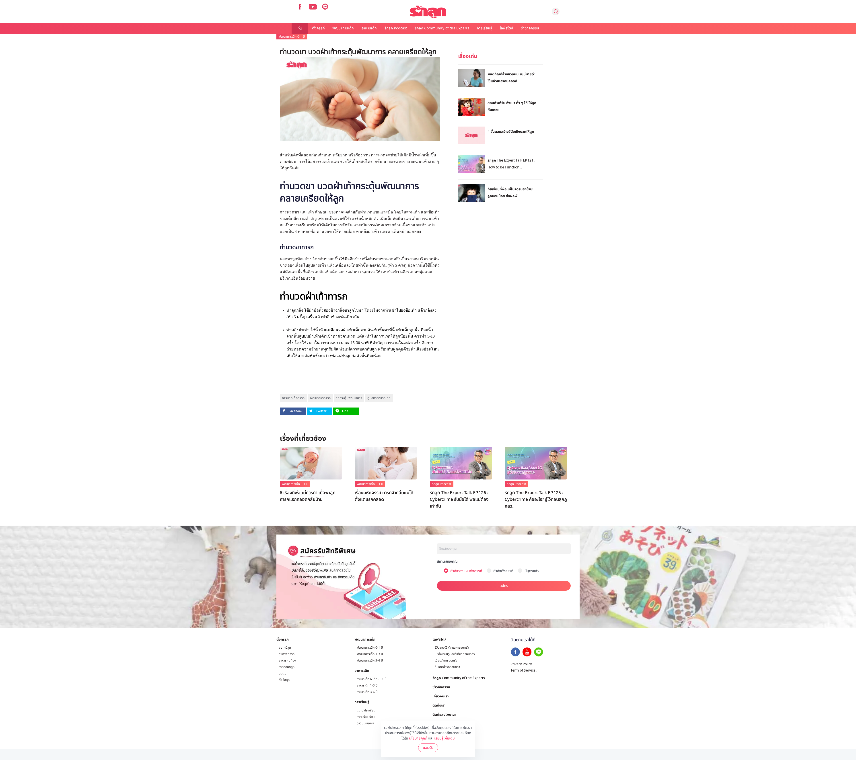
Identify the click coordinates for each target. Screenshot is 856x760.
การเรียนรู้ (484, 28)
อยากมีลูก (285, 647)
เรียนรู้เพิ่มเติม (444, 738)
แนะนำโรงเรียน (366, 710)
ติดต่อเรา (439, 705)
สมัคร (504, 585)
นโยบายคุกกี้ (418, 738)
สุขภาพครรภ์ (286, 654)
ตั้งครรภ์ (318, 28)
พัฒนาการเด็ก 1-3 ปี (370, 654)
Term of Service (522, 670)
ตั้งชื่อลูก (284, 680)
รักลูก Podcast (396, 28)
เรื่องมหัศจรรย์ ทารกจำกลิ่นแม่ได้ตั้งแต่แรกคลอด (384, 496)
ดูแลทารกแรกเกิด (379, 398)
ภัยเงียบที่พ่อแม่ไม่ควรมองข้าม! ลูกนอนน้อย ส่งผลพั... (510, 192)
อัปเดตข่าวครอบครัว (447, 667)
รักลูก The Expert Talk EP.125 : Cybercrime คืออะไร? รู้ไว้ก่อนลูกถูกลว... (536, 500)
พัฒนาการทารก (320, 398)
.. (535, 664)
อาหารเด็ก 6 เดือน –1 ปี (371, 679)
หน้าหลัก (300, 28)
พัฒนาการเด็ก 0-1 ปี (292, 36)
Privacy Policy (521, 664)
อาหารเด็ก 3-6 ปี (367, 692)
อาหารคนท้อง (287, 660)
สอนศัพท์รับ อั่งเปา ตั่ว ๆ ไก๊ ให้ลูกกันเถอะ (512, 106)
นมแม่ (282, 673)
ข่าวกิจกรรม (530, 28)
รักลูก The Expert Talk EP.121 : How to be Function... (511, 164)
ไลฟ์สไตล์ (506, 28)
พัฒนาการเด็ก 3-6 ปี (370, 660)
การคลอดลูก (286, 667)
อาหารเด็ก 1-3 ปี (367, 685)
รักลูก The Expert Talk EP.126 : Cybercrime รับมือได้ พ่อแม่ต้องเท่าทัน (459, 500)
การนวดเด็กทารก (293, 398)
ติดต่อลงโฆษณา (444, 714)
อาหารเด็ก (369, 28)
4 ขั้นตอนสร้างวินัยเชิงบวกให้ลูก (511, 131)
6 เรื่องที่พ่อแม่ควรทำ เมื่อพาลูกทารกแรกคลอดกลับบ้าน (307, 496)
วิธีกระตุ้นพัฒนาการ (349, 398)
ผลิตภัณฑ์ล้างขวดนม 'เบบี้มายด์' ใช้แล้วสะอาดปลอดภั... (511, 77)
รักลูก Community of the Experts (442, 28)
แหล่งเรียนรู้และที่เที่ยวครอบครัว (455, 654)
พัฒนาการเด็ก (343, 28)
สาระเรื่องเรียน (366, 717)
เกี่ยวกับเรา (440, 696)
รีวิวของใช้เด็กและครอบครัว (452, 647)
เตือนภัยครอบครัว (446, 660)
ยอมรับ (428, 747)
